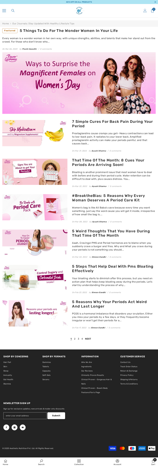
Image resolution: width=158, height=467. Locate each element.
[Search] (13, 10)
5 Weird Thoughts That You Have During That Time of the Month (111, 233)
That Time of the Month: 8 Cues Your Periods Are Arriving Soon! (108, 162)
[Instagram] (14, 427)
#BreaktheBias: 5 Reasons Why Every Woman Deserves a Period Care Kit (108, 198)
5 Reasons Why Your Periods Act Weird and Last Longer (109, 304)
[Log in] (145, 10)
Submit (56, 415)
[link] (41, 462)
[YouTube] (23, 427)
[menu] (4, 10)
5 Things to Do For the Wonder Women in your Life (61, 31)
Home (5, 23)
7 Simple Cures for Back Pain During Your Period (112, 123)
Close (155, 2)
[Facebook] (6, 427)
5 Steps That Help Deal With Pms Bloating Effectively (112, 268)
